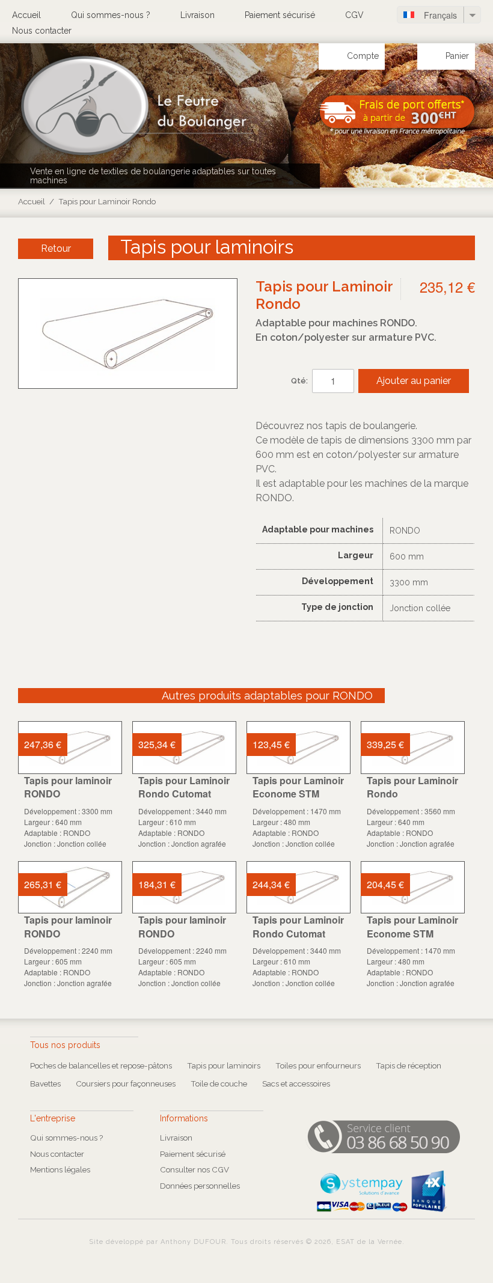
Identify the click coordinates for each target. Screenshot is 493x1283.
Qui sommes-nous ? (110, 15)
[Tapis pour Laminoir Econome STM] (298, 747)
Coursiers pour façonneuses (126, 1083)
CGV (354, 15)
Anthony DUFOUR (193, 1242)
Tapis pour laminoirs (223, 1065)
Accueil (26, 15)
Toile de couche (219, 1083)
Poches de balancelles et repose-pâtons (101, 1065)
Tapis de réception (408, 1065)
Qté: (299, 380)
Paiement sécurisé (280, 15)
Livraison (197, 15)
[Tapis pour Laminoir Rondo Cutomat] (184, 747)
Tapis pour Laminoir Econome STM (298, 786)
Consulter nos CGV (194, 1169)
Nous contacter (42, 30)
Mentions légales (60, 1169)
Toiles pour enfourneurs (318, 1065)
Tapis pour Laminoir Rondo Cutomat (184, 786)
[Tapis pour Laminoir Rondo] (413, 747)
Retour (56, 248)
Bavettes (45, 1083)
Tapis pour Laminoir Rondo (412, 786)
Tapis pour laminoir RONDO (68, 786)
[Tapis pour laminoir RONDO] (70, 747)
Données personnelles (200, 1185)
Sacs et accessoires (296, 1083)
